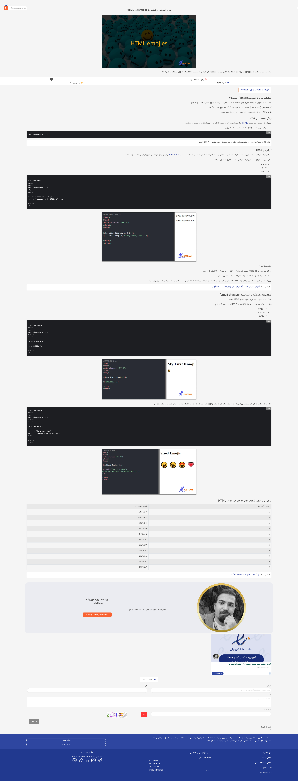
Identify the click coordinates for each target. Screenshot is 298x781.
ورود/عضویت (266, 752)
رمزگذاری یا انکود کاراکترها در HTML (245, 574)
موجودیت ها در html (177, 154)
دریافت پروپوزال (66, 740)
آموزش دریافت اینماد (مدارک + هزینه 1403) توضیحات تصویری (250, 664)
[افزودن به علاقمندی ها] (51, 80)
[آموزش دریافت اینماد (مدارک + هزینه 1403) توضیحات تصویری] (241, 648)
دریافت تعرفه (66, 744)
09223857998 (154, 763)
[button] (255, 90)
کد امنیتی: (267, 709)
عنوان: (269, 686)
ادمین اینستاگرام (265, 772)
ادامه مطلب (218, 673)
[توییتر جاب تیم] (81, 760)
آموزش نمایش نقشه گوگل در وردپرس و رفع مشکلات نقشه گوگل (236, 286)
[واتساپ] (74, 760)
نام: (146, 686)
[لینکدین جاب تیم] (87, 760)
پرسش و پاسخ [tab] (147, 679)
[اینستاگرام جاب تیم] (93, 760)
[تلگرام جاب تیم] (99, 760)
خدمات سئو (267, 767)
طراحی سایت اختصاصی (263, 762)
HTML (245, 123)
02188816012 (154, 760)
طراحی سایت (266, 757)
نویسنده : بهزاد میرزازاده (97, 600)
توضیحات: (267, 695)
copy (268, 132)
